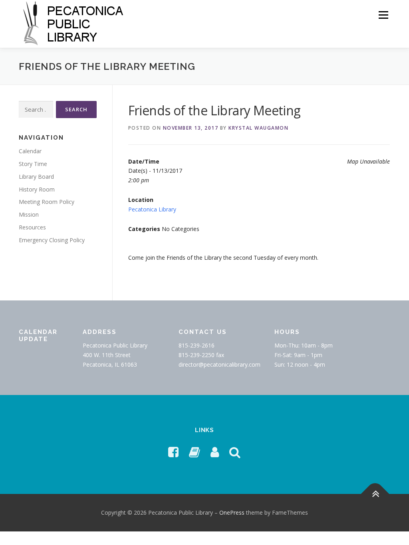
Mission (29, 214)
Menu (383, 15)
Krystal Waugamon (258, 127)
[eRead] (194, 452)
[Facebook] (173, 452)
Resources (32, 227)
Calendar (30, 151)
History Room (37, 189)
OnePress (231, 512)
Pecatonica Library (152, 209)
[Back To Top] (375, 494)
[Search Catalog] (234, 452)
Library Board (36, 176)
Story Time (33, 164)
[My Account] (214, 452)
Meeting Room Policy (46, 201)
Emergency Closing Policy (52, 240)
